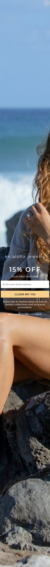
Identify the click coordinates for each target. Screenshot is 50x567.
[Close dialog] (46, 3)
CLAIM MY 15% (25, 294)
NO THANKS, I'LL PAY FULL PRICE (25, 314)
